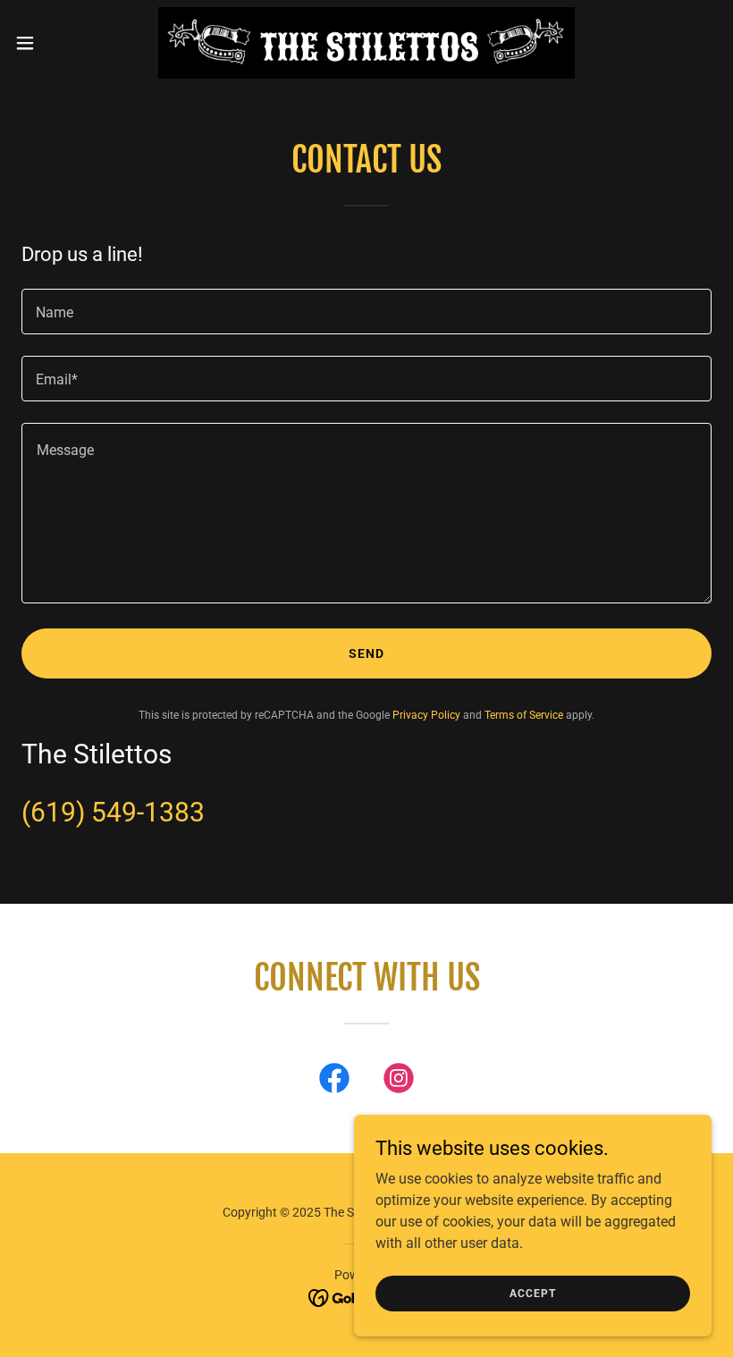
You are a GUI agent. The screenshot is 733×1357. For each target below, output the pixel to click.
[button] (61, 43)
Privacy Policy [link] (426, 715)
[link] (367, 43)
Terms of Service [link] (523, 715)
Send (366, 653)
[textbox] (366, 311)
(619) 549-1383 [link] (113, 812)
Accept (532, 1292)
